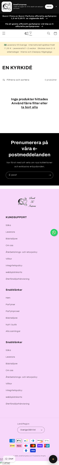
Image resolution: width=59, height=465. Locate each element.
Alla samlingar (13, 331)
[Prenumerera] (50, 175)
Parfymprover (13, 311)
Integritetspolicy (14, 265)
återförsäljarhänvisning (18, 279)
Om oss (9, 245)
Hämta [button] (49, 6)
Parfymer (10, 304)
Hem (8, 298)
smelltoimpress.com (25, 456)
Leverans (10, 232)
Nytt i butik (11, 325)
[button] (3, 33)
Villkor (9, 259)
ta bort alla (29, 107)
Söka (8, 225)
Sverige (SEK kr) (28, 430)
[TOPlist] (5, 463)
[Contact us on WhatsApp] (54, 232)
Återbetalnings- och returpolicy (21, 252)
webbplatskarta (14, 272)
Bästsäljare (11, 239)
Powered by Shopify (39, 456)
